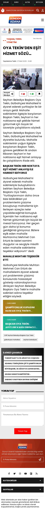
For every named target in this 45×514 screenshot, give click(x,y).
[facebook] (9, 474)
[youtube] (25, 474)
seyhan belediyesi (30, 340)
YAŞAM (10, 38)
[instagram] (20, 474)
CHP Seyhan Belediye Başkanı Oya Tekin (18, 335)
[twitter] (14, 474)
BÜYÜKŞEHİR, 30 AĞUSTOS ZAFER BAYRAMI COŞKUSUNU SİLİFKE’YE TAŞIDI (23, 369)
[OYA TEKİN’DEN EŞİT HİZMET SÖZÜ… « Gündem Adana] (15, 19)
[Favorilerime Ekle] (39, 94)
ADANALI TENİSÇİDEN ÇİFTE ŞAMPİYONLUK (23, 363)
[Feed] (36, 474)
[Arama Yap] (36, 10)
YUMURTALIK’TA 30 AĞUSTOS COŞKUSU (22, 358)
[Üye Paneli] (41, 10)
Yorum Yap (22, 431)
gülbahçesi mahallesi (12, 340)
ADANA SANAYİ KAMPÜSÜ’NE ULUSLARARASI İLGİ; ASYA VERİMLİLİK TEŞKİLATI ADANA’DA (20, 374)
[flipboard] (31, 474)
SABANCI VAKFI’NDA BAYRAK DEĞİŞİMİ (21, 379)
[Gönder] (41, 459)
